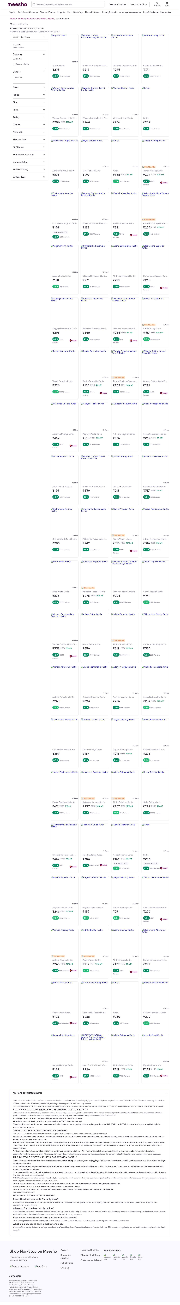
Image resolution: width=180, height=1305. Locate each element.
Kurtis (51, 18)
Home (12, 18)
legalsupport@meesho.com (31, 1294)
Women (21, 18)
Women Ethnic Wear (36, 18)
